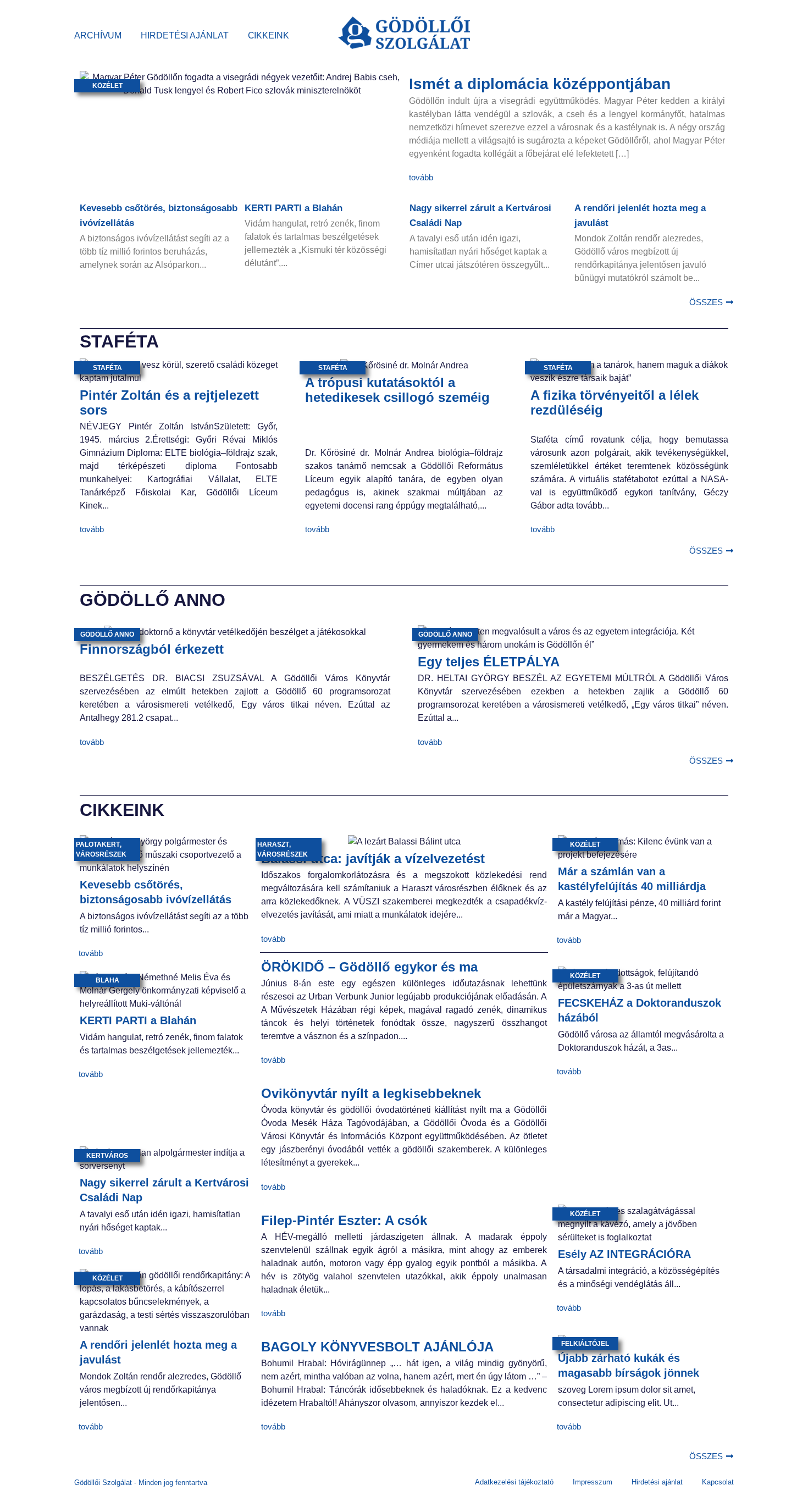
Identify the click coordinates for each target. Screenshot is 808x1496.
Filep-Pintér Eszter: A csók (344, 1220)
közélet (107, 86)
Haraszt (273, 844)
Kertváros (107, 1156)
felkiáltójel (585, 1344)
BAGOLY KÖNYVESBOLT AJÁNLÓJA (377, 1346)
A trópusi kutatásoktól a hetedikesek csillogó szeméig (397, 390)
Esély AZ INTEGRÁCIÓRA (624, 1254)
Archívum (97, 35)
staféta (107, 368)
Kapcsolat (718, 1482)
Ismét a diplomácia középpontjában (540, 83)
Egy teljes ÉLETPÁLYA (489, 661)
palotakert (98, 844)
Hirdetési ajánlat (184, 35)
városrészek (101, 854)
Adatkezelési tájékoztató (514, 1482)
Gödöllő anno (107, 634)
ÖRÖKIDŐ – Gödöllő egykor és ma (369, 966)
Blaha (107, 980)
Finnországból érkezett (152, 649)
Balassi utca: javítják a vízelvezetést (373, 858)
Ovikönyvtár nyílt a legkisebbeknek (371, 1093)
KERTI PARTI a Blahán (293, 208)
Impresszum (592, 1482)
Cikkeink (268, 35)
